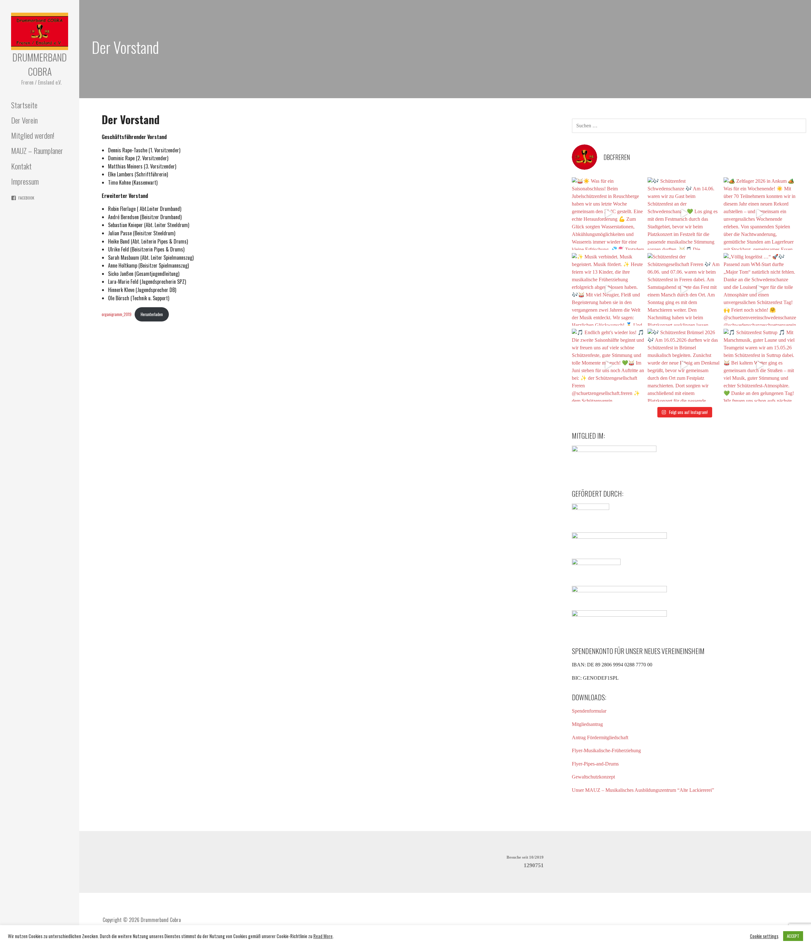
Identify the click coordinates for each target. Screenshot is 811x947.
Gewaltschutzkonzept (593, 776)
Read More (323, 936)
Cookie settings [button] (764, 936)
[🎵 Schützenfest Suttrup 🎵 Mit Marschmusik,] (760, 365)
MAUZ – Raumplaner (37, 150)
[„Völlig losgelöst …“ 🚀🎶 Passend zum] (760, 289)
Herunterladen (152, 314)
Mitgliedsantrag (587, 724)
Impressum (25, 181)
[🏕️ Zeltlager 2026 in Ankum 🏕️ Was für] (760, 213)
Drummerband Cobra (39, 64)
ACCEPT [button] (793, 936)
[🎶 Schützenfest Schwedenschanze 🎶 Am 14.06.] (684, 213)
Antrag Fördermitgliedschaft (600, 737)
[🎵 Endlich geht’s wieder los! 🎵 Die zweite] (608, 365)
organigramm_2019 (116, 314)
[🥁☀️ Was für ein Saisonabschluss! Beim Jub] (608, 213)
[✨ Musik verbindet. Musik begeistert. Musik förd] (608, 289)
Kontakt (21, 166)
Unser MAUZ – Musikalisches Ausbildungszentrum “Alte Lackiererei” (643, 790)
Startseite (24, 105)
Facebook (26, 197)
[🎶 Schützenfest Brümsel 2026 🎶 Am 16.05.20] (684, 365)
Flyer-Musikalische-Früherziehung (606, 750)
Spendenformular (589, 711)
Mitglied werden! (32, 135)
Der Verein (24, 120)
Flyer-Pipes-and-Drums (595, 763)
